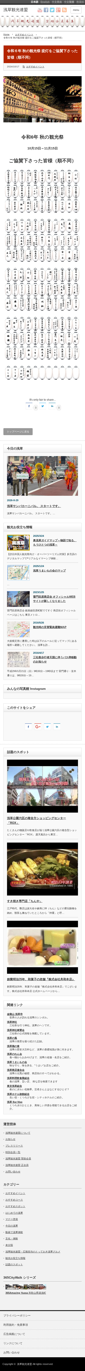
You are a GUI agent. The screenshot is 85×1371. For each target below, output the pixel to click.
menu (76, 10)
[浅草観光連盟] (20, 9)
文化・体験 (11, 1238)
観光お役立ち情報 (15, 1258)
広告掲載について (14, 1334)
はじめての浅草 (14, 1212)
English (45, 1)
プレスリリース (14, 1145)
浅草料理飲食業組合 (18, 1078)
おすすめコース (14, 1199)
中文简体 (57, 1)
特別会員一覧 (12, 1152)
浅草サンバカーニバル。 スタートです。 (34, 506)
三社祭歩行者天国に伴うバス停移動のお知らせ (55, 659)
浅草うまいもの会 (17, 1062)
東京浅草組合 (14, 1086)
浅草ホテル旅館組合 (18, 1094)
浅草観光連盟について (17, 1132)
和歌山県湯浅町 (37, 1292)
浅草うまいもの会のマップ (49, 570)
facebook (46, 9)
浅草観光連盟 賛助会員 (18, 1158)
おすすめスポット (15, 1206)
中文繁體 (69, 1)
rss (64, 9)
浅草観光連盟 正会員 (17, 1165)
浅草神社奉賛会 (15, 1030)
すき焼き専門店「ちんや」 (24, 901)
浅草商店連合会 (15, 1070)
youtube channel (39, 9)
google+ (58, 9)
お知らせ (10, 1139)
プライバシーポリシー (17, 1315)
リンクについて (12, 1343)
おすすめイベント (35, 66)
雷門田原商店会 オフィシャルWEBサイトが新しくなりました (54, 599)
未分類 (9, 1245)
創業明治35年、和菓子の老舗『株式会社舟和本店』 (41, 979)
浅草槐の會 (13, 1046)
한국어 (80, 1)
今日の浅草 (11, 1225)
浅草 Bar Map (14, 1102)
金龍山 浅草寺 (15, 1014)
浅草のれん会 (14, 1054)
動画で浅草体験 (14, 1232)
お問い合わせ (12, 1171)
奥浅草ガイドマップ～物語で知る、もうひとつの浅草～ (55, 542)
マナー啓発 (11, 1219)
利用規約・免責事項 (15, 1324)
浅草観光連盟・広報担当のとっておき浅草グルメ (32, 1251)
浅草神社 (12, 1022)
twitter (52, 9)
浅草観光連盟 (24, 1364)
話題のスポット (14, 1264)
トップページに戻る (18, 431)
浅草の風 (12, 1038)
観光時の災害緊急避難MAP (49, 627)
